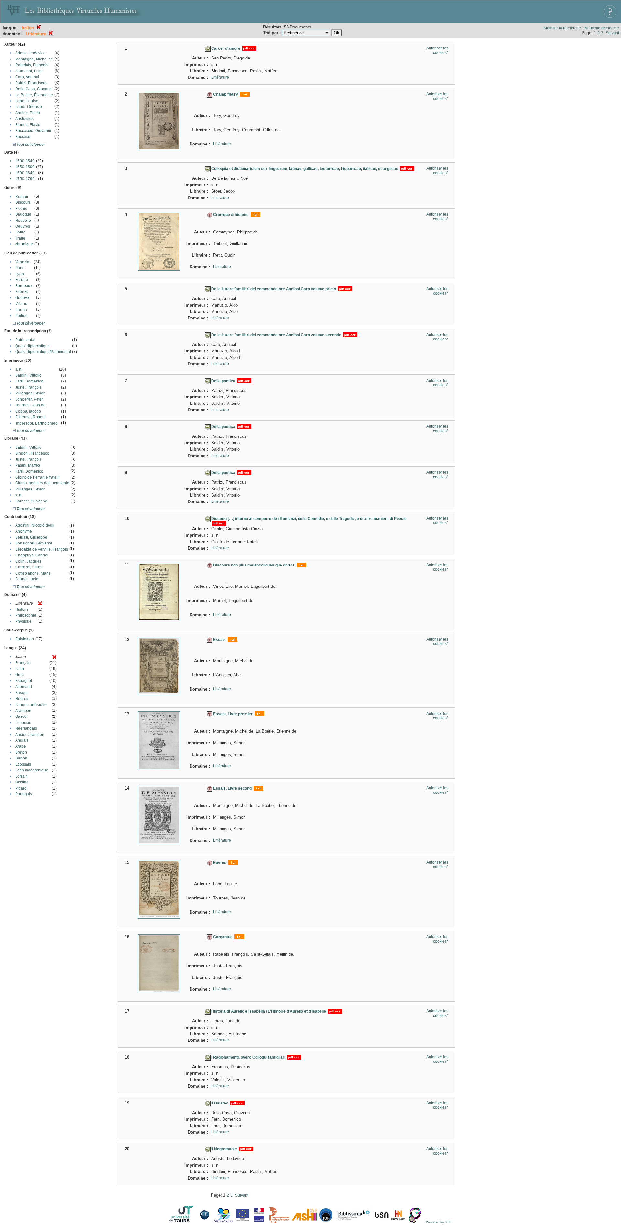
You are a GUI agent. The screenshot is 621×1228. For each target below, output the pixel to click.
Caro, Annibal (27, 77)
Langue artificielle (31, 704)
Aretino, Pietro (27, 113)
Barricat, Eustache (31, 501)
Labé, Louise (26, 101)
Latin (19, 668)
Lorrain (21, 776)
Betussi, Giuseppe (31, 537)
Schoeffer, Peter (29, 399)
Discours (23, 202)
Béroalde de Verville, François (41, 549)
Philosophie (25, 615)
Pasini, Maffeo (27, 465)
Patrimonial (25, 340)
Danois (21, 758)
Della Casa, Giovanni (34, 89)
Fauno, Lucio (26, 579)
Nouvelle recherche (601, 28)
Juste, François (28, 387)
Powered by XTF (439, 1222)
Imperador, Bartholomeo (36, 423)
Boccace (22, 137)
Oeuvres (22, 226)
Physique (23, 621)
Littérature (220, 77)
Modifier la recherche (562, 28)
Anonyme (23, 531)
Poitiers (21, 315)
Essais (21, 208)
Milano (21, 303)
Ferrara (21, 279)
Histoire (22, 609)
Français (22, 663)
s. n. (18, 369)
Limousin (23, 722)
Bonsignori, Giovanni (33, 543)
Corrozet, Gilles (28, 567)
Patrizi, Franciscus (31, 83)
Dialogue (23, 214)
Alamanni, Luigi (29, 71)
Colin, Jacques (28, 561)
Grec (19, 675)
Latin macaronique (31, 770)
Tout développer (30, 144)
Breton (21, 752)
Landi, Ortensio (28, 106)
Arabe (20, 746)
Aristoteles (24, 118)
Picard (21, 788)
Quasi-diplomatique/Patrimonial (43, 352)
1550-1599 (25, 167)
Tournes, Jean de (30, 405)
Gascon (22, 716)
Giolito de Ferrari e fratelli (37, 477)
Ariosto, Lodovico (30, 53)
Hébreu (21, 698)
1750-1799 (25, 179)
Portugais (23, 794)
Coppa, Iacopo (28, 411)
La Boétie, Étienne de (34, 95)
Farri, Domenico (29, 381)
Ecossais (23, 764)
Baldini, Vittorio (28, 375)
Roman (21, 196)
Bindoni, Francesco (32, 453)
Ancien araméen (29, 734)
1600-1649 (25, 173)
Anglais (21, 740)
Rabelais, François (31, 65)
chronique (24, 244)
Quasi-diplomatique (32, 346)
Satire (20, 232)
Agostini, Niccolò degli (34, 525)
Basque (22, 692)
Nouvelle (23, 220)
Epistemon (24, 639)
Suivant (612, 33)
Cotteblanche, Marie (33, 573)
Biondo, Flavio (27, 125)
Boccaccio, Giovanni (33, 130)
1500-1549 (25, 161)
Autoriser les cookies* (437, 50)
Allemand (23, 686)
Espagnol (23, 680)
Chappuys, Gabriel (31, 555)
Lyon (19, 274)
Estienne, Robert (30, 417)
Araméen (23, 710)
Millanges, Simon (30, 393)
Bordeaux (23, 286)
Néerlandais (26, 728)
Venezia (22, 262)
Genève (22, 298)
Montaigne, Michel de (34, 59)
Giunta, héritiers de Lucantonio (42, 483)
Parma (21, 309)
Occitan (21, 782)
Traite (20, 238)
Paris (19, 267)
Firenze (21, 291)
